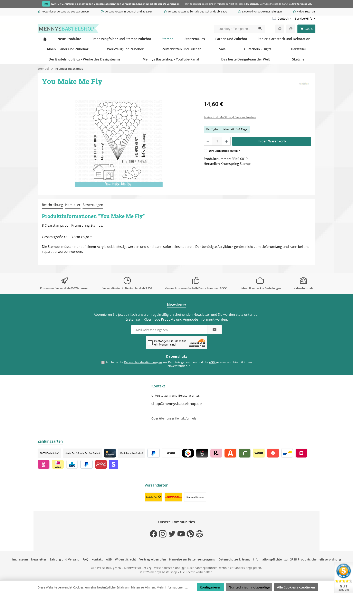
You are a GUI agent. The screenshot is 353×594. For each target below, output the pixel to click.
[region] (119, 143)
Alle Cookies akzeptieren (296, 587)
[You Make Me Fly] (119, 143)
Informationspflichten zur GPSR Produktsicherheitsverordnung (297, 559)
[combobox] (235, 29)
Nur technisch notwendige (249, 587)
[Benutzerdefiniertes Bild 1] (153, 497)
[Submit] (214, 329)
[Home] (45, 39)
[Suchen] (260, 29)
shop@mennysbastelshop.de (176, 403)
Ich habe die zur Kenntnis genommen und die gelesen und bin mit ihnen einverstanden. (179, 364)
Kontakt (97, 559)
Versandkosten (164, 568)
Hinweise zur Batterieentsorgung (192, 559)
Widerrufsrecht (125, 559)
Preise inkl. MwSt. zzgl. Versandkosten (230, 117)
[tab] (52, 205)
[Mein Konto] (290, 29)
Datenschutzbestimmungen (143, 362)
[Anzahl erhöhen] (226, 141)
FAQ (85, 559)
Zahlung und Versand (64, 559)
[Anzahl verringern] (208, 141)
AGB (212, 362)
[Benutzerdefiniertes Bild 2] (173, 497)
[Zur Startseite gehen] (68, 28)
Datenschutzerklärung (234, 559)
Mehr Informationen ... (172, 587)
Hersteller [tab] (72, 204)
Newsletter (38, 559)
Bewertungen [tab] (93, 204)
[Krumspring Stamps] (304, 84)
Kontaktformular (186, 418)
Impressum (20, 559)
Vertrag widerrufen (152, 559)
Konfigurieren (210, 587)
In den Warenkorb (272, 141)
